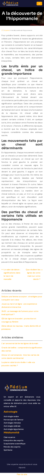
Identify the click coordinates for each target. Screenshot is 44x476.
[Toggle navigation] (39, 4)
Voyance (6, 30)
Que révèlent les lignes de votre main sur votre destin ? (33, 274)
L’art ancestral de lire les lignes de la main (19, 343)
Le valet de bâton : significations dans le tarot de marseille (12, 274)
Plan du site (22, 474)
